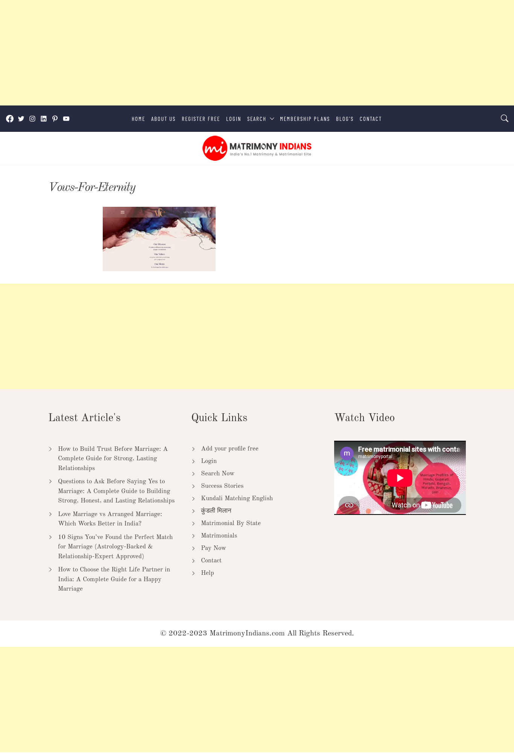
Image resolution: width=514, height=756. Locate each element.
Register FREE (201, 118)
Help (207, 573)
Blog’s (345, 118)
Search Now (217, 473)
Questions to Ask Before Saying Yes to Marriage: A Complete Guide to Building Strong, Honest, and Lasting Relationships (116, 491)
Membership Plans (305, 118)
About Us (163, 118)
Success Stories (222, 486)
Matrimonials (219, 536)
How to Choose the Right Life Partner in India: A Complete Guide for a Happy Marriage (114, 579)
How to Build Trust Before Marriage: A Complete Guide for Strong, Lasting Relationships (113, 459)
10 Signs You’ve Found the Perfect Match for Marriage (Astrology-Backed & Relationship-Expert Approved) (115, 547)
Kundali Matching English (237, 498)
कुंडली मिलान (216, 511)
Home (138, 118)
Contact (371, 118)
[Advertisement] (226, 52)
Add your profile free (230, 449)
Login (233, 118)
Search (256, 118)
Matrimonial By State (231, 523)
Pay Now (213, 548)
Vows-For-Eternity (91, 188)
